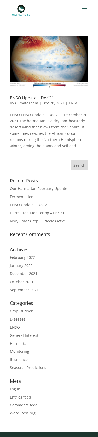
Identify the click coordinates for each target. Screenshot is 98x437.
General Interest (24, 335)
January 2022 (21, 265)
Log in (15, 388)
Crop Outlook (21, 311)
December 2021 (23, 273)
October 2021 (21, 281)
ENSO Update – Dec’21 (32, 98)
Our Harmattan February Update (38, 188)
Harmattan (19, 343)
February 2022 (22, 257)
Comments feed (24, 404)
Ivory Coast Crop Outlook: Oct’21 (38, 220)
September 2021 (24, 289)
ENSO (74, 102)
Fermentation (21, 196)
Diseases (17, 319)
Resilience (19, 359)
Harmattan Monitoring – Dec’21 (37, 212)
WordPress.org (23, 413)
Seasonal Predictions (28, 367)
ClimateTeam (26, 102)
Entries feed (20, 397)
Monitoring (19, 351)
